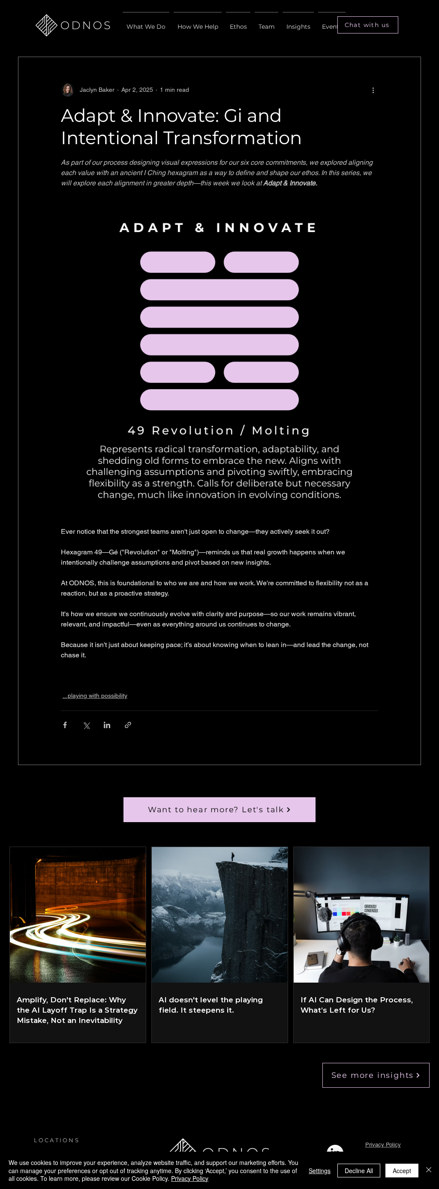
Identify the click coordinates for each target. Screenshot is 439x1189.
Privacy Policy (383, 1144)
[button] (367, 24)
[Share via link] (128, 725)
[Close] (429, 1170)
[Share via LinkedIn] (107, 725)
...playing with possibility (95, 695)
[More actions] (373, 90)
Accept (402, 1170)
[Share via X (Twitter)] (86, 725)
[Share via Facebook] (65, 725)
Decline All (359, 1170)
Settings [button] (320, 1170)
